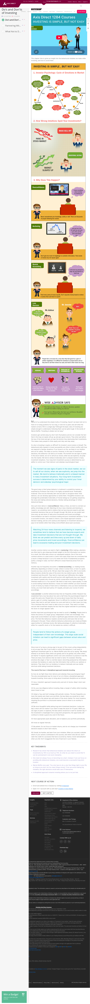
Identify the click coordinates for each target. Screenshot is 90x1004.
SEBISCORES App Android (51, 817)
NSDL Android (48, 829)
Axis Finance (48, 840)
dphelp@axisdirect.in (57, 876)
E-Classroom (65, 785)
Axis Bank (47, 837)
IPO (74, 11)
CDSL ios (47, 827)
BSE (46, 804)
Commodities (59, 11)
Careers (70, 1)
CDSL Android (48, 825)
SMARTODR (48, 811)
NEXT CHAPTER (47, 793)
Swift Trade (52, 11)
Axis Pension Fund (49, 849)
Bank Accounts (55, 982)
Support (85, 1)
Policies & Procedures (37, 982)
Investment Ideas (34, 803)
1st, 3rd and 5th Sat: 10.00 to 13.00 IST (72, 824)
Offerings (23, 11)
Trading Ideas (33, 804)
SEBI (46, 806)
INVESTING (45, 11)
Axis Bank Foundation (50, 839)
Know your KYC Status (50, 813)
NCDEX (70, 946)
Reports (32, 806)
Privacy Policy (47, 982)
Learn (40, 11)
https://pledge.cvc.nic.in (41, 969)
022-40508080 (66, 812)
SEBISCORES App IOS (50, 818)
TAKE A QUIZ (35, 793)
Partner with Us (68, 11)
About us (75, 1)
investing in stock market (65, 788)
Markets (29, 11)
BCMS (46, 823)
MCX (64, 946)
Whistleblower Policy (50, 815)
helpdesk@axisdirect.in (68, 833)
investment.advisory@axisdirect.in (35, 877)
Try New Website (81, 11)
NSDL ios (47, 830)
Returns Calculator (34, 813)
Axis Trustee (47, 844)
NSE (46, 803)
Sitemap (62, 982)
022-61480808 (66, 816)
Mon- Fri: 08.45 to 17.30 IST (69, 821)
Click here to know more (31, 948)
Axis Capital (47, 842)
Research (35, 11)
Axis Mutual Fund (49, 846)
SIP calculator (33, 814)
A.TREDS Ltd (48, 848)
